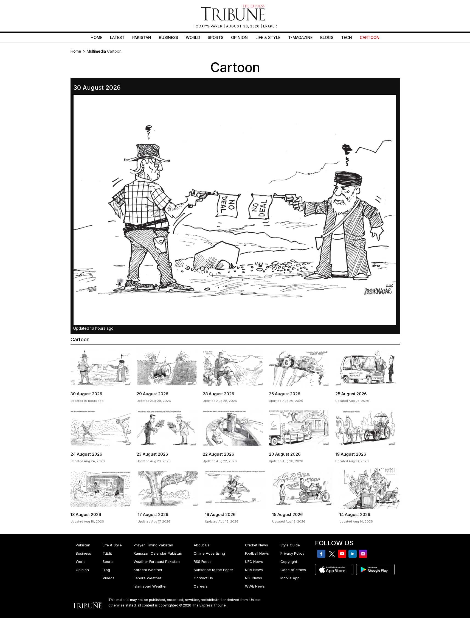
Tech (346, 37)
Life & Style (267, 37)
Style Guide (290, 545)
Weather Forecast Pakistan (157, 561)
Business (168, 37)
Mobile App (290, 578)
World (193, 37)
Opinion (239, 37)
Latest (117, 37)
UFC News (254, 561)
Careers (201, 586)
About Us (201, 545)
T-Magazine (300, 37)
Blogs (326, 37)
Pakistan (141, 37)
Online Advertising (209, 553)
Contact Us (203, 578)
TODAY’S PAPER (208, 26)
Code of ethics (293, 570)
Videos (108, 578)
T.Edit (107, 553)
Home (96, 37)
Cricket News (256, 545)
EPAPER (270, 26)
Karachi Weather (148, 570)
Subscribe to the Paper (213, 570)
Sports (215, 37)
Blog (106, 570)
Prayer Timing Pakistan (153, 545)
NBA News (254, 570)
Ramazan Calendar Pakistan (158, 553)
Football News (257, 553)
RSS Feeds (203, 561)
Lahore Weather (147, 578)
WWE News (255, 586)
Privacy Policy (292, 553)
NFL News (253, 578)
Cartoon (369, 37)
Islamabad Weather (150, 586)
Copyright (288, 561)
